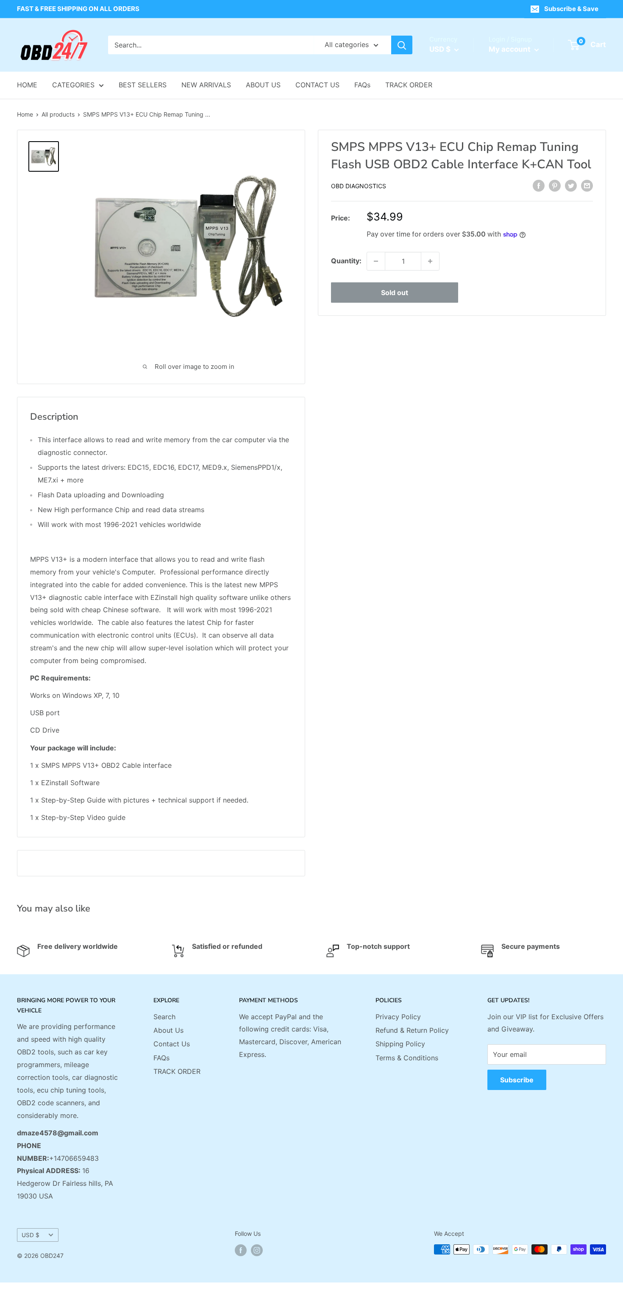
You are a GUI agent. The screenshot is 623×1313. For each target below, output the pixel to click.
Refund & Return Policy (412, 1030)
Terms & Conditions (406, 1058)
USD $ (30, 1235)
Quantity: (346, 260)
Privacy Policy (398, 1016)
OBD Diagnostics (358, 186)
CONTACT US (317, 85)
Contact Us (171, 1044)
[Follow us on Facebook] (241, 1250)
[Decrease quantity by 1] (376, 261)
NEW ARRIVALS (206, 85)
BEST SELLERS (143, 85)
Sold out (394, 292)
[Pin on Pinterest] (555, 185)
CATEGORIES (73, 85)
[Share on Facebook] (539, 185)
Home (25, 114)
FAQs (362, 85)
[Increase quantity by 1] (430, 261)
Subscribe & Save (571, 9)
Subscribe (517, 1080)
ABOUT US (263, 85)
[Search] (401, 45)
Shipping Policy (400, 1044)
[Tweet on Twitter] (571, 185)
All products (58, 114)
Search (164, 1016)
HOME (27, 85)
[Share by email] (587, 185)
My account (510, 49)
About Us (168, 1030)
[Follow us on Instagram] (257, 1250)
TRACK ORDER (408, 85)
